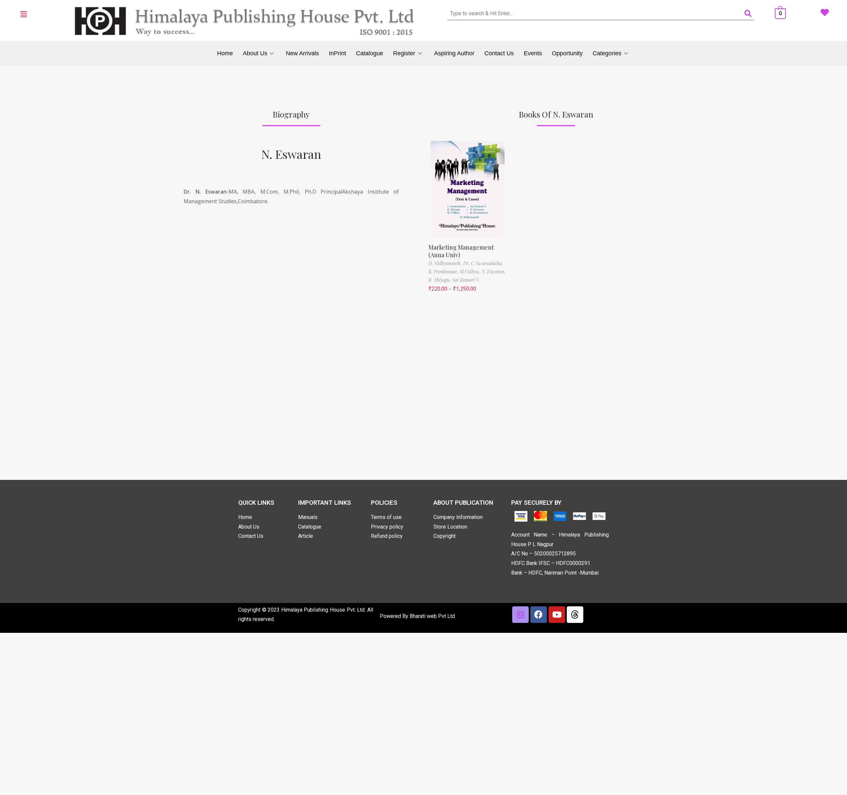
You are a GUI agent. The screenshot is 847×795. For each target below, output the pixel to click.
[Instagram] (520, 614)
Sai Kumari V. (466, 280)
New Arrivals (302, 53)
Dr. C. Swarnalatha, (483, 263)
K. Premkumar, (444, 271)
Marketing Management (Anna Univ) (461, 251)
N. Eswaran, (493, 271)
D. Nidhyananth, (445, 263)
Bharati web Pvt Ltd (432, 616)
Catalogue (369, 53)
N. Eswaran (291, 154)
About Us (255, 53)
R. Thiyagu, (440, 280)
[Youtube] (557, 614)
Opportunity (567, 53)
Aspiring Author (454, 53)
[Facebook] (538, 614)
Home (225, 53)
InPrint (337, 53)
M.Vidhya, (470, 271)
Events (533, 53)
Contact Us (499, 53)
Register (404, 53)
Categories (607, 53)
